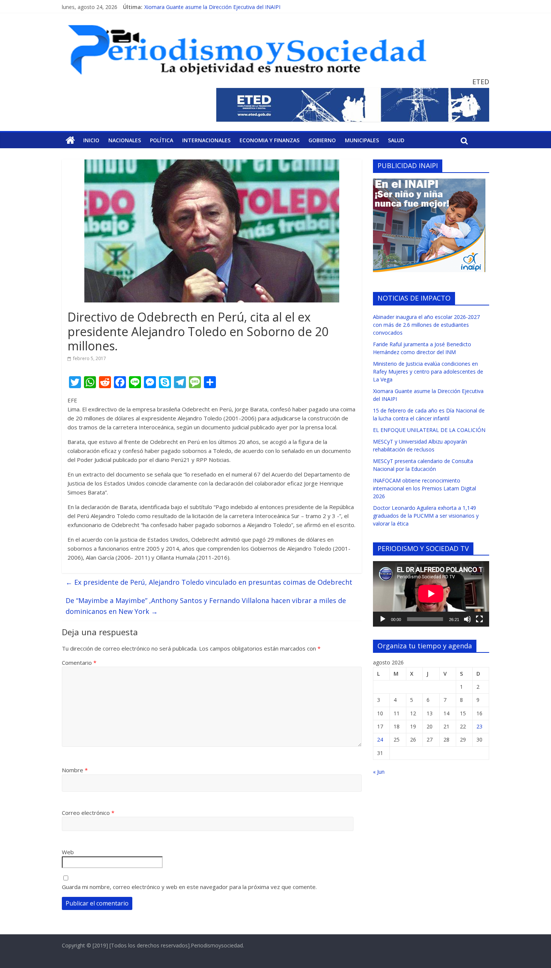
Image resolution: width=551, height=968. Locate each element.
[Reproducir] (382, 619)
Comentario (79, 662)
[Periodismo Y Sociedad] (70, 140)
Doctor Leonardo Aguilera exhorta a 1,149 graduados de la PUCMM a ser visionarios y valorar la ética (426, 515)
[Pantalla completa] (479, 619)
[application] (431, 593)
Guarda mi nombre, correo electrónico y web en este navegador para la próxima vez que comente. (189, 887)
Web (68, 852)
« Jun (379, 771)
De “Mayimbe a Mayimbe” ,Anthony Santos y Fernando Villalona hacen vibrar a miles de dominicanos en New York (206, 606)
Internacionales (206, 140)
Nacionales (124, 140)
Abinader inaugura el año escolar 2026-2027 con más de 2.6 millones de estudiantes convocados (426, 324)
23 (479, 726)
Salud (396, 140)
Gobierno (322, 140)
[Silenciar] (467, 619)
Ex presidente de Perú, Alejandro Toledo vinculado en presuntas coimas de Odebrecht (209, 582)
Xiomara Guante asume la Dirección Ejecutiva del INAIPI (212, 6)
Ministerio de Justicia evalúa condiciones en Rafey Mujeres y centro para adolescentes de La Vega (428, 371)
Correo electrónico (88, 812)
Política (161, 140)
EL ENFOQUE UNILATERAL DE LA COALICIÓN (429, 429)
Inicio (91, 140)
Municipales (362, 140)
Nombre (75, 770)
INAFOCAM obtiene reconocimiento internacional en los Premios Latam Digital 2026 (424, 488)
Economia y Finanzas (269, 140)
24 (380, 739)
